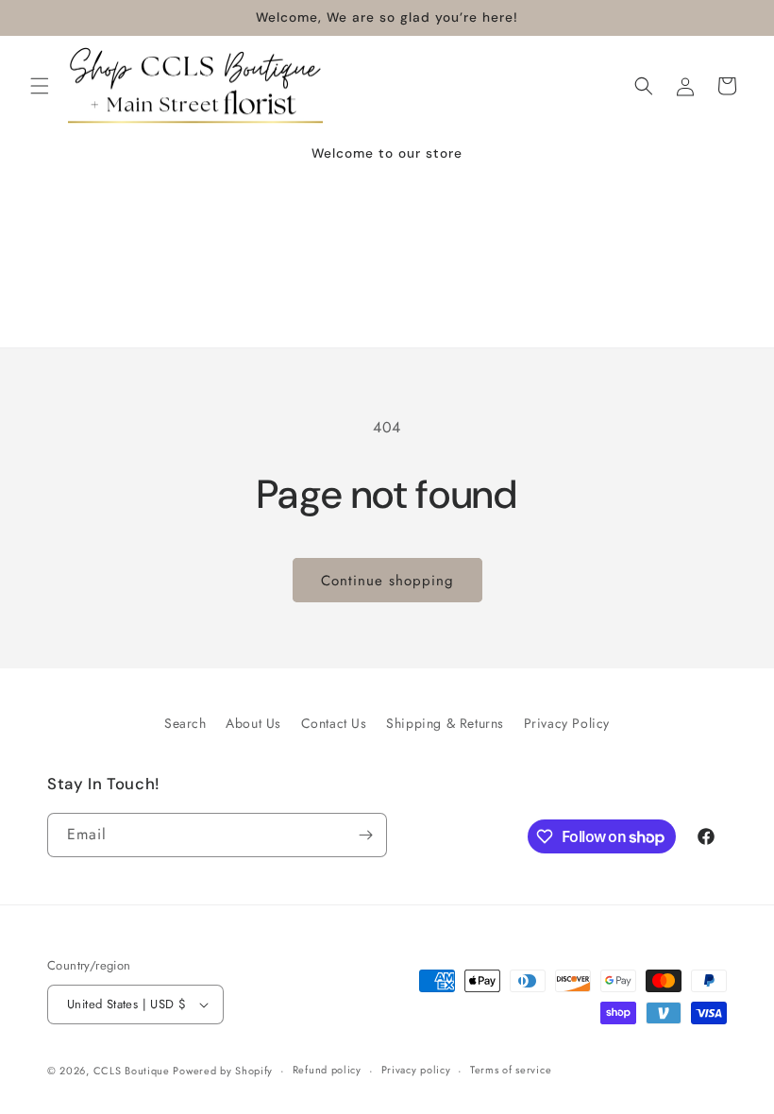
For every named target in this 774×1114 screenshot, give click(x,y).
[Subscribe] (365, 835)
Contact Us (334, 723)
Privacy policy (416, 1069)
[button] (39, 86)
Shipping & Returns (445, 723)
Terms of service (510, 1069)
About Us (253, 723)
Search (185, 723)
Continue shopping (387, 580)
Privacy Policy (567, 723)
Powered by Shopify (223, 1070)
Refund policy (327, 1069)
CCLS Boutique (133, 1070)
